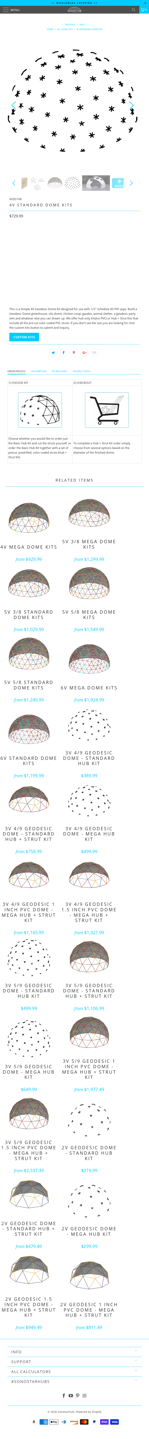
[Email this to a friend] (94, 352)
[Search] (135, 9)
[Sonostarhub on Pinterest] (78, 1395)
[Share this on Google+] (84, 352)
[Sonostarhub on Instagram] (85, 1395)
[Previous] (14, 105)
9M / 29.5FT (88, 266)
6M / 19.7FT (48, 266)
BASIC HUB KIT (20, 232)
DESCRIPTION (38, 371)
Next (82, 24)
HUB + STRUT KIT (45, 232)
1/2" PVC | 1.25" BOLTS (25, 249)
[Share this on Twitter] (53, 352)
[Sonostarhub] (74, 10)
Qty (11, 277)
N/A (13, 266)
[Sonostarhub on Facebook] (64, 1395)
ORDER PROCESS (16, 371)
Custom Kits (24, 337)
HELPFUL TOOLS (82, 371)
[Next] (131, 105)
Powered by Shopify (88, 1412)
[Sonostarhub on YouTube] (71, 1395)
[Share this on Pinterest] (74, 352)
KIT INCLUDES (59, 371)
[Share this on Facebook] (63, 352)
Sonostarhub (66, 1412)
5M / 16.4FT (29, 266)
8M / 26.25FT (68, 266)
